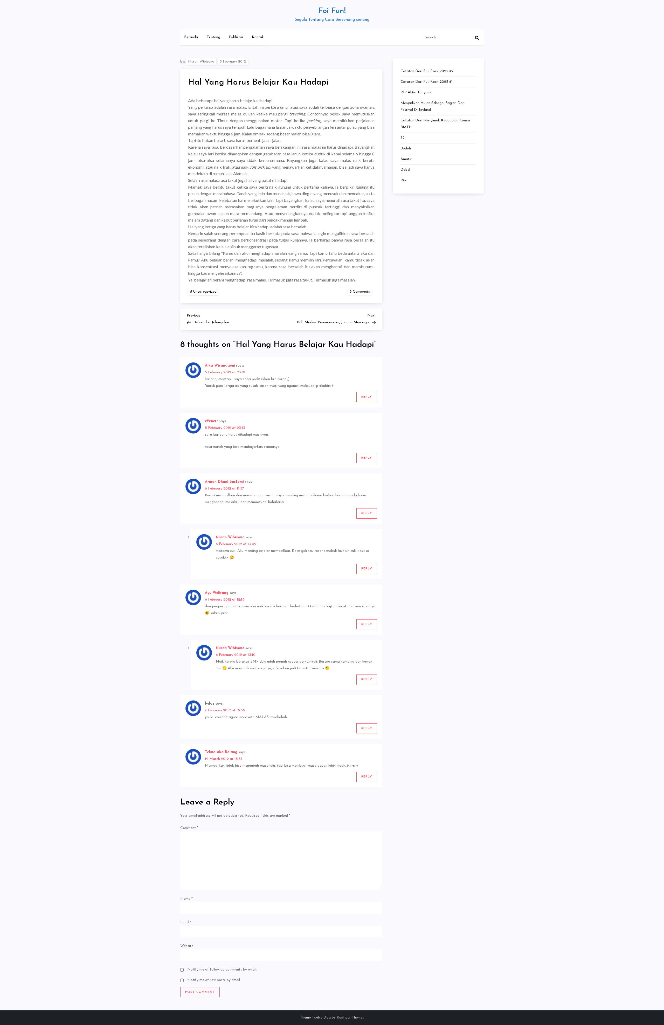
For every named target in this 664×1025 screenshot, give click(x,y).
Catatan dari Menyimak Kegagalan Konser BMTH (435, 124)
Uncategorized (205, 292)
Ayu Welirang (217, 593)
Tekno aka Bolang (221, 752)
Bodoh (405, 148)
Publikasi (236, 37)
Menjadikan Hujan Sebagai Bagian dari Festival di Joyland (432, 106)
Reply (366, 396)
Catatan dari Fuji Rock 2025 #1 (426, 82)
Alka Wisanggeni (220, 366)
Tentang (213, 37)
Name (186, 899)
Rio (403, 180)
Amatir (406, 159)
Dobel (405, 170)
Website (186, 946)
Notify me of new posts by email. (214, 980)
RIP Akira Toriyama (416, 92)
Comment (189, 828)
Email (185, 922)
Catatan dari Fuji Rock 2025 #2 (426, 71)
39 (402, 138)
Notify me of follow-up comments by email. (222, 970)
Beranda (191, 37)
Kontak (258, 37)
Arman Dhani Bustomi (224, 482)
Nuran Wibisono (201, 62)
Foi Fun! (332, 11)
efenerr (211, 421)
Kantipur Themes (350, 1018)
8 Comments (361, 291)
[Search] (477, 37)
